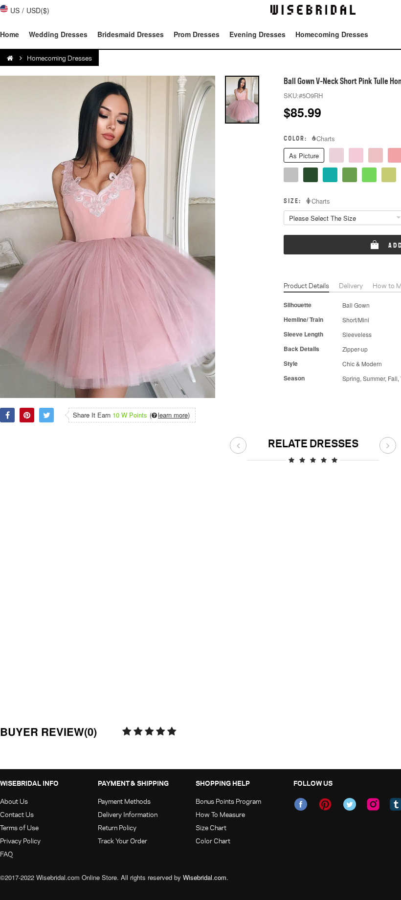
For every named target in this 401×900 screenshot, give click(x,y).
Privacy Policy (20, 841)
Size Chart (211, 827)
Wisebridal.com (204, 877)
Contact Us (17, 814)
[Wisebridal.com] (11, 58)
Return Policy (117, 827)
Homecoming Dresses (331, 34)
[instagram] (373, 804)
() (170, 415)
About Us (14, 801)
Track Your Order (122, 841)
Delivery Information (127, 814)
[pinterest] (325, 804)
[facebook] (300, 804)
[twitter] (349, 804)
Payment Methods (124, 801)
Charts (325, 138)
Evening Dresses (257, 34)
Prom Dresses (197, 34)
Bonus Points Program (228, 801)
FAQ (6, 854)
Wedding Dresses (58, 34)
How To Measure (220, 814)
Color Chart (213, 841)
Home (9, 34)
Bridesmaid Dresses (130, 34)
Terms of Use (19, 827)
